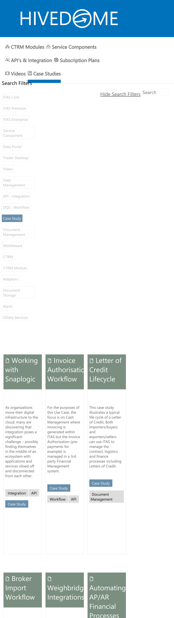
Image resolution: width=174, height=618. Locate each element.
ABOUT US (71, 50)
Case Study (17, 504)
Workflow (58, 499)
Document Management (101, 497)
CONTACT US (154, 50)
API (34, 492)
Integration (17, 492)
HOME (47, 50)
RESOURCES (120, 50)
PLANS (95, 50)
